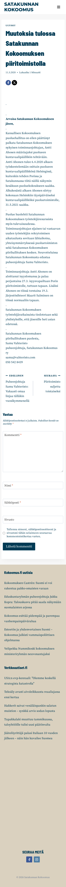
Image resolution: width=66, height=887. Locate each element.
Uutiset (10, 25)
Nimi (8, 486)
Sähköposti (12, 503)
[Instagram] (37, 859)
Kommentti (12, 435)
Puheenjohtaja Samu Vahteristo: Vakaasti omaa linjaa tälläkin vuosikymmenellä (17, 388)
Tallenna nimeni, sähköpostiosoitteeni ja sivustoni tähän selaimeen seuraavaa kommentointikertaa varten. (31, 533)
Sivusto (9, 520)
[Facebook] (8, 82)
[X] (14, 82)
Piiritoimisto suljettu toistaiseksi (52, 383)
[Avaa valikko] (58, 7)
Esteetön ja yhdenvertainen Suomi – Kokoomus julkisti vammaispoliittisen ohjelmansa (29, 635)
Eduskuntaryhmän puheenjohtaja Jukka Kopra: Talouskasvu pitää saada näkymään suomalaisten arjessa (32, 602)
